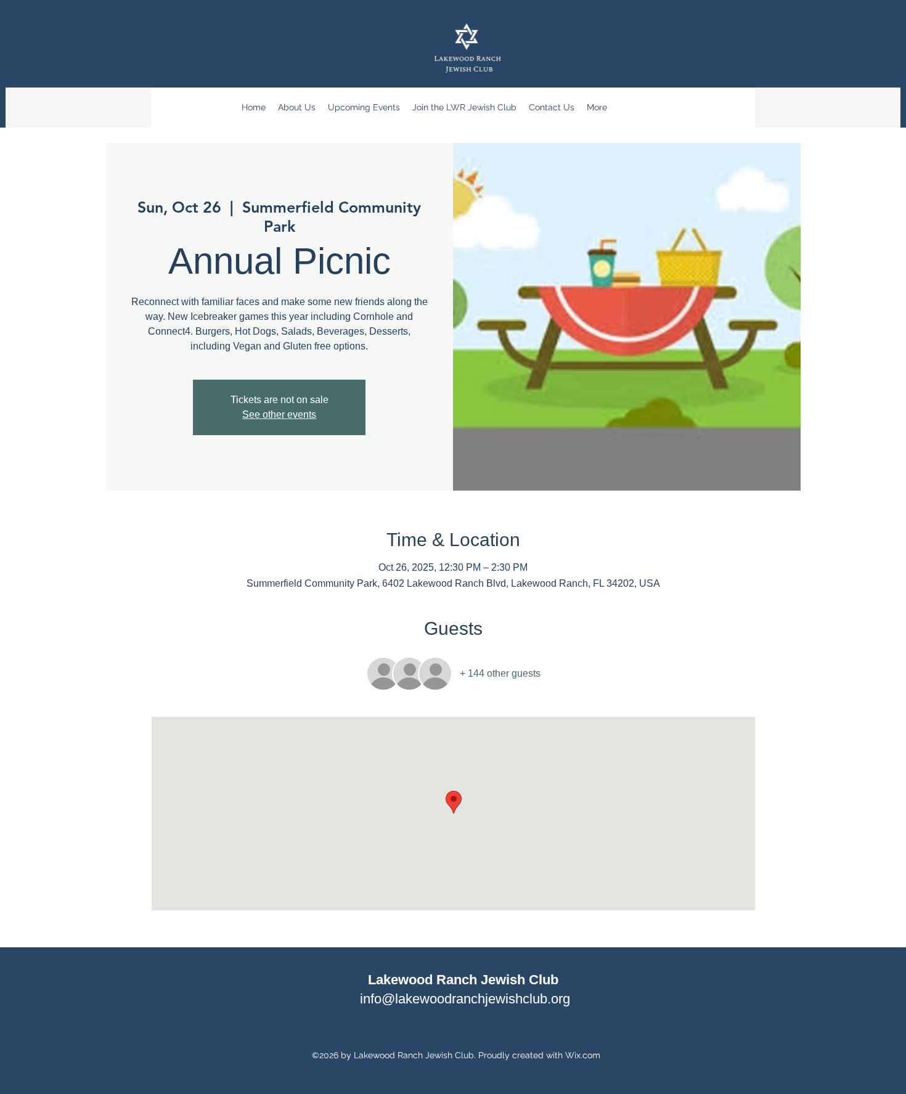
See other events (279, 414)
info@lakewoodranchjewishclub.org (465, 998)
